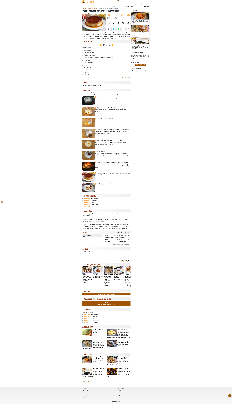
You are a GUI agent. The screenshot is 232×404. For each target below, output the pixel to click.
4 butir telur (87, 60)
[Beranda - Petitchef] (83, 8)
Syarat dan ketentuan (122, 392)
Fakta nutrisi (127, 77)
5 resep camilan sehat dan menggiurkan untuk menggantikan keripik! (99, 359)
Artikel (114, 6)
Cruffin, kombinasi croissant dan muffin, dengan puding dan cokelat (87, 278)
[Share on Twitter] (123, 29)
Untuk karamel (88, 70)
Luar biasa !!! (94, 198)
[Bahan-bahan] (2, 202)
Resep (101, 6)
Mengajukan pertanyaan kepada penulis (107, 294)
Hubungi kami (121, 388)
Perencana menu (140, 64)
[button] (84, 22)
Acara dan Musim (90, 383)
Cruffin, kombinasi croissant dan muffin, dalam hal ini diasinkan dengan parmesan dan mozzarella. (129, 281)
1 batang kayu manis (89, 55)
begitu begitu (94, 204)
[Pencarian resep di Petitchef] (141, 3)
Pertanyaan (130, 6)
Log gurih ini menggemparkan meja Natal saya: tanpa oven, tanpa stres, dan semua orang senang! (93, 344)
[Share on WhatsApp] (118, 29)
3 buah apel (87, 65)
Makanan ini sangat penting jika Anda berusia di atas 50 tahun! (123, 343)
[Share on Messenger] (113, 29)
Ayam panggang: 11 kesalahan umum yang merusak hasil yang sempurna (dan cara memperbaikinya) (118, 360)
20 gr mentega (88, 67)
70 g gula (86, 72)
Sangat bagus (94, 200)
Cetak (147, 71)
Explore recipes (87, 381)
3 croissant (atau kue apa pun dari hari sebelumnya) (98, 57)
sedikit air (86, 75)
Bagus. (92, 202)
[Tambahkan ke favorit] (109, 23)
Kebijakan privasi (121, 390)
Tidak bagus (94, 206)
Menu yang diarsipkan (138, 71)
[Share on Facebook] (109, 29)
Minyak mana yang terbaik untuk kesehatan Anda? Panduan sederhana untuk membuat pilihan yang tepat (93, 372)
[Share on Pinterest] (128, 29)
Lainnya (146, 6)
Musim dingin (99, 383)
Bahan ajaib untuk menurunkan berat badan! (98, 331)
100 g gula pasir (88, 62)
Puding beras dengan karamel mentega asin (118, 277)
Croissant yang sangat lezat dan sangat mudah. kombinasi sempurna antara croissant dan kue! (108, 281)
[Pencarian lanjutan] (144, 3)
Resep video (86, 390)
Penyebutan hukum (122, 395)
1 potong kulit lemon (89, 52)
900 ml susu (87, 50)
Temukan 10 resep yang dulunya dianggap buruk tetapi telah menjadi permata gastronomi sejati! (118, 372)
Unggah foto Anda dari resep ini (106, 304)
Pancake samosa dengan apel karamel (98, 276)
